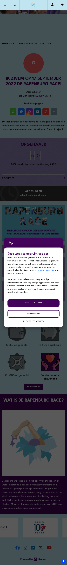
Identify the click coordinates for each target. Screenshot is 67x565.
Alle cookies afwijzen (33, 321)
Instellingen (33, 314)
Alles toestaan (33, 303)
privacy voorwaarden (44, 270)
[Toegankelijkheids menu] (63, 561)
